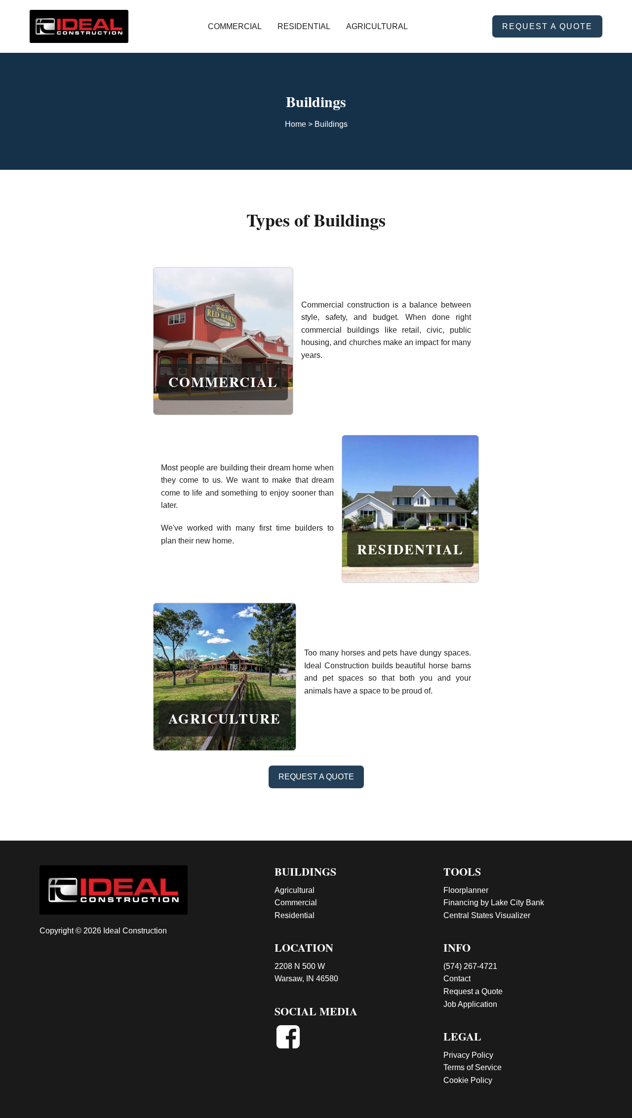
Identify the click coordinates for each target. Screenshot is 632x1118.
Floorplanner (465, 890)
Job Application (470, 1004)
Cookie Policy (467, 1080)
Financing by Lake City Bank (493, 902)
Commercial (235, 26)
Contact (457, 978)
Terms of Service (472, 1067)
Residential (303, 26)
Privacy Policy (468, 1055)
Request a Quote (473, 991)
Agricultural (377, 26)
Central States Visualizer (486, 915)
